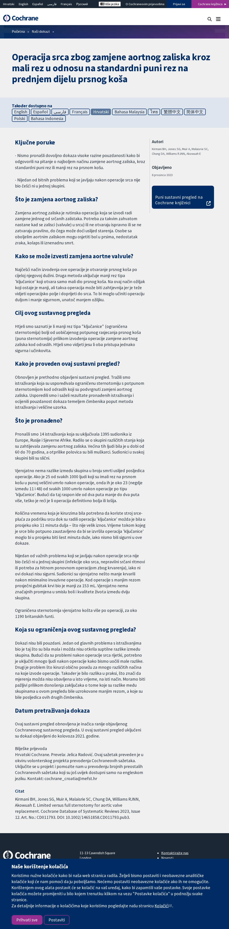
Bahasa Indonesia (47, 118)
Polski (19, 118)
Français (66, 4)
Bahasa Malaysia (129, 111)
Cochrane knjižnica (210, 4)
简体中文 (194, 111)
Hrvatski (8, 4)
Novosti (167, 858)
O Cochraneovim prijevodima (145, 4)
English (23, 4)
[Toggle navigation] (218, 19)
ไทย (154, 111)
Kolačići (162, 905)
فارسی (52, 4)
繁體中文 (172, 111)
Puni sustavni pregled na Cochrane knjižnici (179, 199)
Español (37, 4)
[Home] (22, 18)
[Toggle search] (210, 19)
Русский (82, 4)
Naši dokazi (41, 31)
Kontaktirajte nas (175, 853)
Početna (18, 31)
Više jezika (111, 4)
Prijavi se (179, 4)
